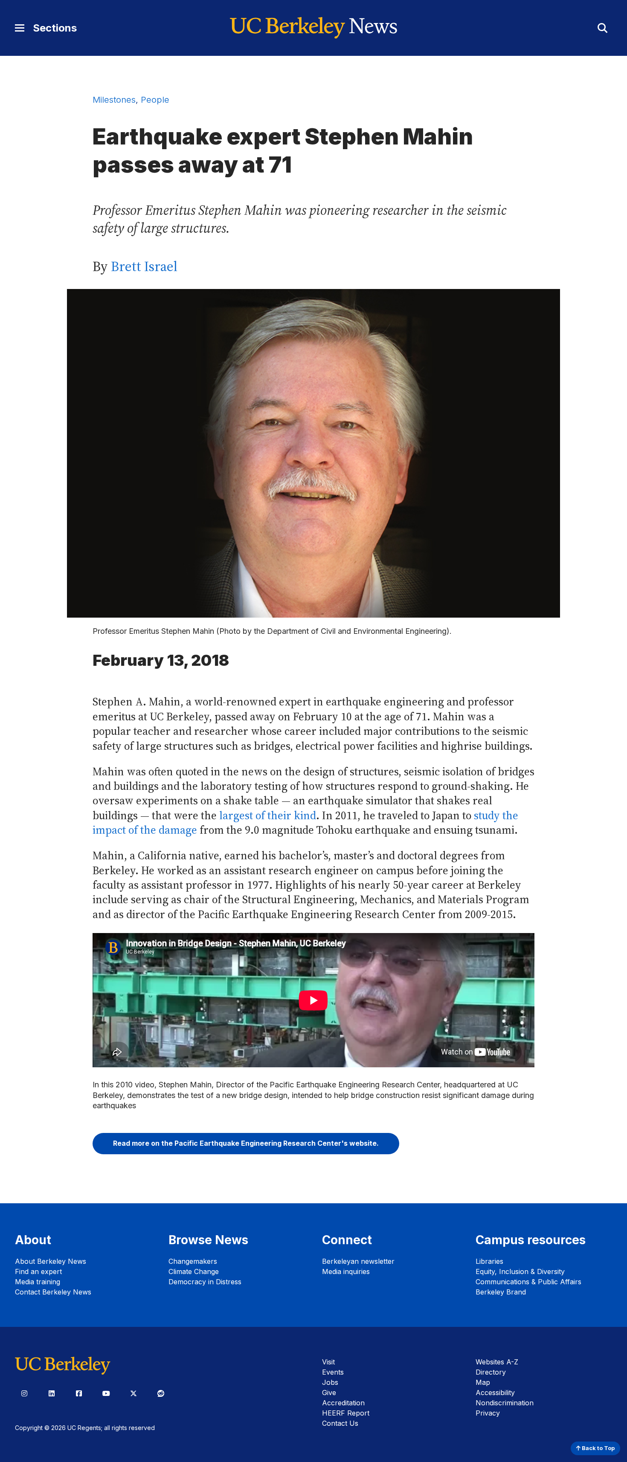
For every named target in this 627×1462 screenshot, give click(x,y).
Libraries (489, 1261)
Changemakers (192, 1261)
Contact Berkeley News (53, 1292)
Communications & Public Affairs (528, 1281)
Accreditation (343, 1402)
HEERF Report (345, 1413)
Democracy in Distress (204, 1281)
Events (333, 1372)
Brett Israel (144, 266)
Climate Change (193, 1271)
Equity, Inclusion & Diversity (520, 1271)
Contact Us (340, 1423)
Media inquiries (346, 1271)
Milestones (114, 100)
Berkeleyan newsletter (358, 1261)
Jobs (330, 1382)
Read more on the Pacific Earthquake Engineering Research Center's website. (246, 1143)
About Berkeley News (50, 1261)
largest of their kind (267, 815)
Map (483, 1382)
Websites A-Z (497, 1362)
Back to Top (598, 1448)
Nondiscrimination (505, 1402)
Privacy (488, 1413)
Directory (491, 1372)
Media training (37, 1281)
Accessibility (495, 1392)
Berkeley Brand (501, 1292)
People (155, 100)
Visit (328, 1362)
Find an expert (38, 1271)
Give (329, 1392)
